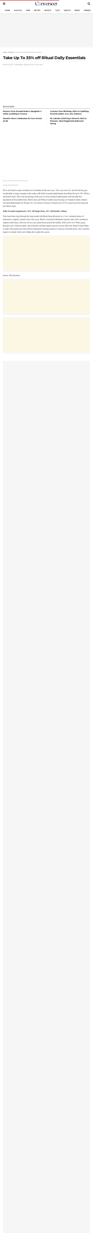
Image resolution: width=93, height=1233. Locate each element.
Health (67, 10)
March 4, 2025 (8, 64)
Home (7, 10)
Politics (18, 10)
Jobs (28, 10)
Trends (87, 10)
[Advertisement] (46, 30)
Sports (47, 10)
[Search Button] (89, 3)
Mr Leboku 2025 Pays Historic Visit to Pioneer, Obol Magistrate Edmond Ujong (68, 121)
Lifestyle (11, 52)
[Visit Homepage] (46, 3)
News (77, 10)
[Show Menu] (4, 3)
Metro (37, 10)
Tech (57, 10)
